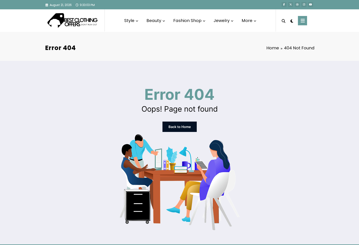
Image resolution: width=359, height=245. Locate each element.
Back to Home (179, 127)
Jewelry (222, 20)
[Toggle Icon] (302, 20)
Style (129, 20)
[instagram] (303, 4)
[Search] (283, 20)
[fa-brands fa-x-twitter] (290, 4)
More (247, 20)
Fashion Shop (187, 20)
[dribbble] (297, 4)
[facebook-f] (284, 4)
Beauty (153, 20)
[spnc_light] (291, 20)
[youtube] (310, 4)
